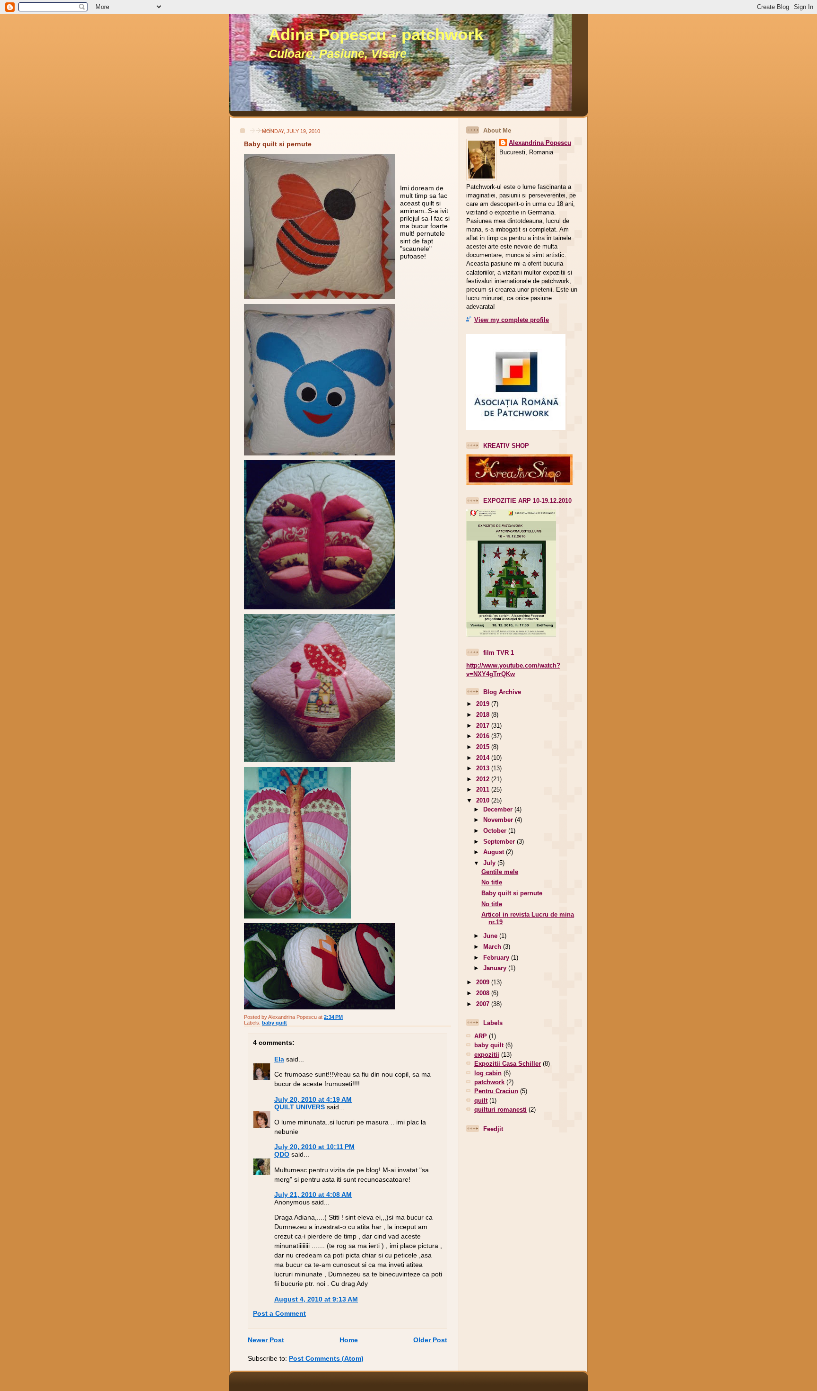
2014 (483, 757)
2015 (483, 746)
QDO (281, 1154)
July (490, 862)
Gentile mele (499, 871)
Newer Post (266, 1340)
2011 (483, 789)
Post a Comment (279, 1313)
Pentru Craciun (496, 1091)
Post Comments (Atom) (326, 1358)
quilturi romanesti (500, 1109)
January (495, 968)
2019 (483, 703)
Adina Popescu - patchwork (376, 35)
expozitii (486, 1054)
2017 (483, 725)
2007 (483, 1004)
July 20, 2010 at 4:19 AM (313, 1099)
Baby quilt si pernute (278, 144)
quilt (480, 1100)
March (493, 946)
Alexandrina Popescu (540, 142)
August (494, 852)
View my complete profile (511, 319)
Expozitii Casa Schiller (507, 1063)
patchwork (489, 1082)
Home (348, 1340)
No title (491, 882)
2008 (483, 993)
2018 (483, 714)
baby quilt (274, 1022)
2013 (483, 768)
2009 (483, 982)
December (498, 809)
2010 (483, 800)
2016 (483, 736)
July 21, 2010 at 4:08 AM (313, 1194)
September (500, 841)
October (495, 830)
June (491, 935)
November (499, 819)
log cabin (488, 1073)
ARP (480, 1036)
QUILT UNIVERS (299, 1107)
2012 (483, 779)
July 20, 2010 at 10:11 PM (314, 1146)
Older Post (430, 1340)
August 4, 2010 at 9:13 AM (316, 1299)
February (497, 957)
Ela (279, 1059)
